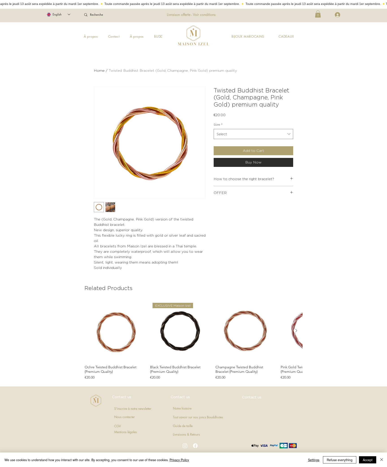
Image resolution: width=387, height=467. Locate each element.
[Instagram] (185, 446)
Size (218, 124)
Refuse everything (340, 460)
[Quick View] (115, 330)
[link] (318, 13)
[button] (286, 36)
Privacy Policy (179, 460)
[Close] (381, 459)
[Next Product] (296, 330)
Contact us (121, 397)
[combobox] (253, 134)
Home (99, 70)
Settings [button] (313, 460)
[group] (193, 340)
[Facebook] (195, 446)
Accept (367, 460)
